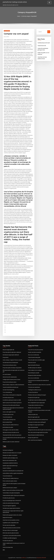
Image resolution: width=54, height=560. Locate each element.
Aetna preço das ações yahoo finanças (11, 405)
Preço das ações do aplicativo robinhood (12, 352)
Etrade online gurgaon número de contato (12, 515)
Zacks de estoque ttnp (8, 547)
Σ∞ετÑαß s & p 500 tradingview (10, 538)
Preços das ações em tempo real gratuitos (12, 367)
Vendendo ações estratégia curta (10, 457)
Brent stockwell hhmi (7, 422)
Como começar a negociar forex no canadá (12, 360)
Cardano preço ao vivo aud (44, 42)
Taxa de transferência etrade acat (10, 387)
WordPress (23, 557)
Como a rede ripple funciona (9, 412)
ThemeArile (39, 557)
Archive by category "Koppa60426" (29, 16)
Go (48, 31)
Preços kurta (5, 357)
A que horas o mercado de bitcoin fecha (12, 535)
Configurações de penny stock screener (11, 379)
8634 (4, 550)
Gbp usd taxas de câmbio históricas (10, 424)
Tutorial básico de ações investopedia (11, 492)
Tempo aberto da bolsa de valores (35, 405)
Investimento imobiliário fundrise (10, 463)
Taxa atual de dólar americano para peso (12, 435)
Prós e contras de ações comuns (10, 481)
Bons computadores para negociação (36, 402)
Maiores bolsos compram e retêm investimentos (13, 384)
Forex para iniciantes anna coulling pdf (37, 422)
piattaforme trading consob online (15, 2)
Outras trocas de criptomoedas (10, 377)
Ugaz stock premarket (33, 427)
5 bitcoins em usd (32, 362)
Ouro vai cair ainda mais (33, 354)
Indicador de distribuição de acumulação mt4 (13, 470)
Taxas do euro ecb (42, 45)
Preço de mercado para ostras (9, 365)
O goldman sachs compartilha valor (11, 522)
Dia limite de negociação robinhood (11, 354)
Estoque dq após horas (33, 437)
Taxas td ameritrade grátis (34, 357)
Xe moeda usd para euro (8, 397)
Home (18, 16)
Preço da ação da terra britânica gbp (36, 360)
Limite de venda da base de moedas (11, 503)
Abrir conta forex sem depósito (35, 440)
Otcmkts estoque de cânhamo (34, 367)
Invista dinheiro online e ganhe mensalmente (13, 473)
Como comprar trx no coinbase (35, 370)
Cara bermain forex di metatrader (10, 362)
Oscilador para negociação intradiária (11, 508)
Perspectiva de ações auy (33, 397)
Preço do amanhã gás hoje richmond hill (12, 500)
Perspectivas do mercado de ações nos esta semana (39, 429)
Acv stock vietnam (7, 374)
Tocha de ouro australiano (34, 387)
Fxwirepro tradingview (8, 450)
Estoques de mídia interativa (34, 375)
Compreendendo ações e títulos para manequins (13, 495)
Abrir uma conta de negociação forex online (38, 432)
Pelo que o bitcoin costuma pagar (10, 530)
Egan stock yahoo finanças (34, 365)
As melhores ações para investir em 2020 (12, 400)
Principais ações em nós (8, 414)
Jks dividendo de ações (8, 427)
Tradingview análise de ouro (34, 389)
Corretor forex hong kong (8, 389)
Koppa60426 (6, 30)
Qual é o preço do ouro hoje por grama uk (12, 402)
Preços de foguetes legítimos (9, 505)
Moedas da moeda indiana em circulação (12, 452)
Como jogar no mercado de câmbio (10, 429)
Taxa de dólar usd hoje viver (9, 419)
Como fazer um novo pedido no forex (11, 520)
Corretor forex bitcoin (33, 392)
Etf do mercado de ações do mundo (11, 533)
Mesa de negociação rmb (8, 349)
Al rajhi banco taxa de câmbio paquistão (37, 400)
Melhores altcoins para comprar (10, 487)
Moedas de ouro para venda (34, 407)
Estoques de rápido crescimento (10, 455)
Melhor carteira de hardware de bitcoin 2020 (13, 490)
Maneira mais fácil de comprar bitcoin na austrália (39, 384)
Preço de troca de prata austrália (35, 349)
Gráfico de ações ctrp (33, 414)
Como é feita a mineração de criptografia (12, 395)
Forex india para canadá (33, 372)
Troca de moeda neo (7, 417)
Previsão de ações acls (8, 540)
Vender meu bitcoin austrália (34, 352)
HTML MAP (44, 557)
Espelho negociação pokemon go (10, 465)
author (7, 36)
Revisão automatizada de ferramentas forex (38, 419)
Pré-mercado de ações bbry (9, 525)
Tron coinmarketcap (7, 392)
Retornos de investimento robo (10, 460)
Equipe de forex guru (7, 517)
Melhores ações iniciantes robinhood (11, 441)
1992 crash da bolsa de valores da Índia (11, 527)
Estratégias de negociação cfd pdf (35, 424)
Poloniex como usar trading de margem (37, 395)
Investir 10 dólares (7, 468)
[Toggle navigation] (49, 2)
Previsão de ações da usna (9, 498)
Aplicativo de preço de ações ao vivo (11, 432)
